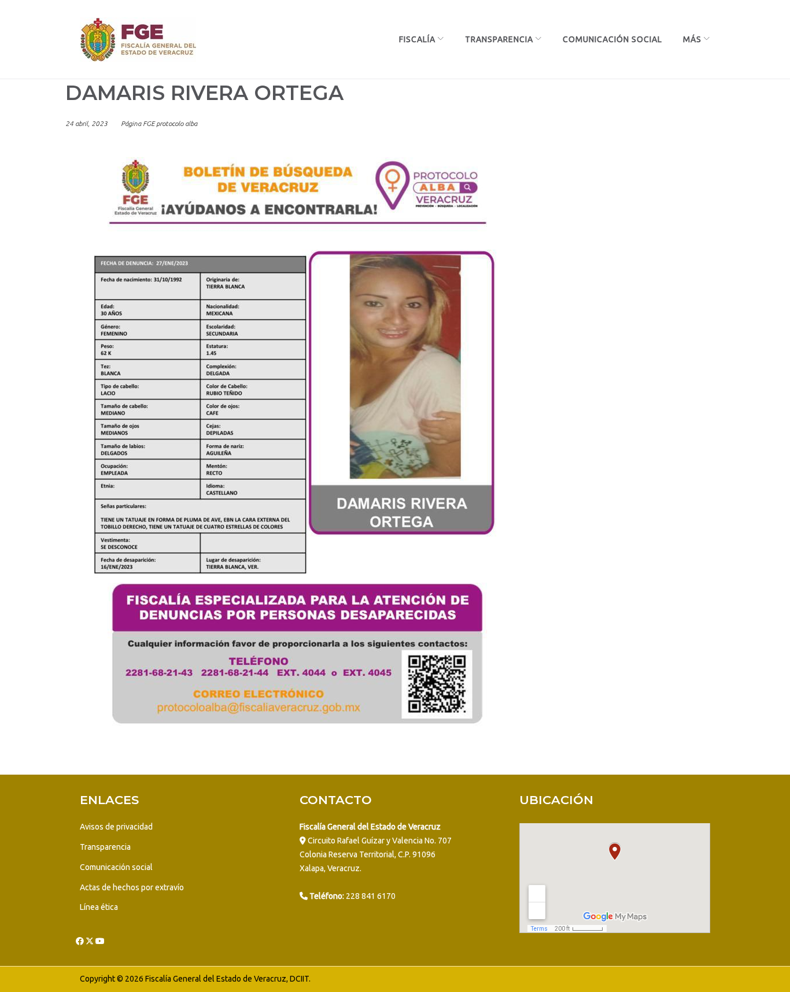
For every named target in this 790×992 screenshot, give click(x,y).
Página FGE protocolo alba (159, 123)
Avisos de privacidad (116, 826)
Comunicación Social (612, 39)
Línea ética (99, 907)
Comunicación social (116, 867)
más (692, 39)
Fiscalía (417, 39)
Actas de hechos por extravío (132, 887)
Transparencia (499, 39)
